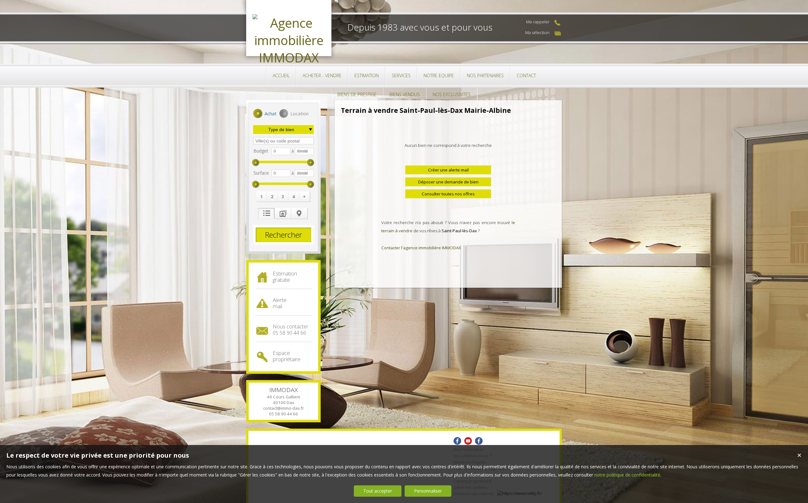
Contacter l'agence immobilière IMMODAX (421, 248)
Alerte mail (280, 303)
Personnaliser (428, 491)
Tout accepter (377, 491)
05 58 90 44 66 (283, 414)
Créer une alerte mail (448, 170)
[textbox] (283, 140)
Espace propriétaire (286, 356)
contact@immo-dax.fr (283, 408)
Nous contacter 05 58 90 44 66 (290, 329)
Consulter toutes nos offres (448, 194)
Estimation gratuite (285, 276)
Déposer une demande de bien (448, 182)
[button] (264, 114)
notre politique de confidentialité (627, 475)
